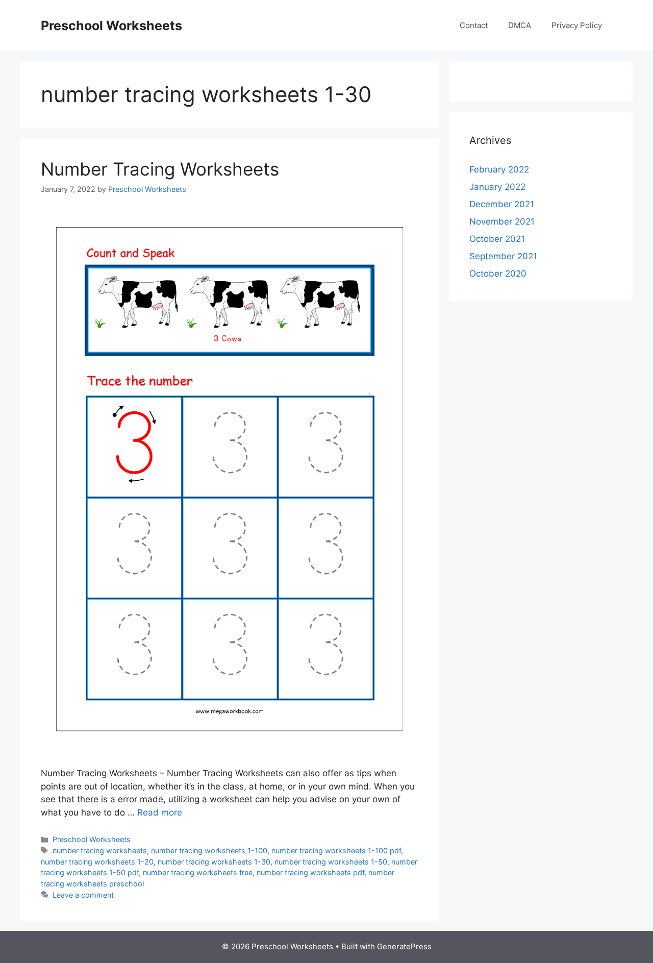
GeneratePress (404, 946)
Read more (159, 812)
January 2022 (497, 187)
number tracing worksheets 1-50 (330, 861)
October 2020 (497, 273)
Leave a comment (83, 895)
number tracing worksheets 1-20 (97, 861)
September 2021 (503, 256)
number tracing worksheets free (198, 872)
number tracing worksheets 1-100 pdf (336, 850)
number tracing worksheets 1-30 (214, 861)
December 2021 (501, 204)
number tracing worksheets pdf (310, 872)
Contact (474, 25)
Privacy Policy (576, 25)
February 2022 (499, 169)
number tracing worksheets (100, 850)
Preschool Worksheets (111, 25)
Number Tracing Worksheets (160, 169)
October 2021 (497, 239)
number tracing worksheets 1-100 (209, 850)
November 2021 (502, 221)
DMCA (519, 25)
